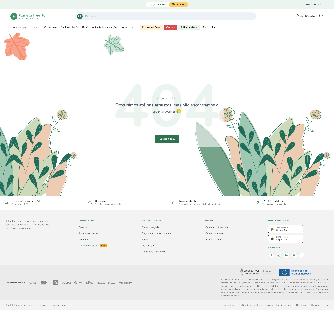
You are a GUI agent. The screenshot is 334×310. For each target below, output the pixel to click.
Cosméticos (50, 27)
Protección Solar (151, 27)
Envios (145, 239)
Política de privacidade (250, 305)
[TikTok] (302, 255)
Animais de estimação (104, 27)
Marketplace (210, 27)
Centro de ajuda (185, 204)
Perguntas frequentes (153, 251)
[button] (320, 16)
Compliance (85, 239)
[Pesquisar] (80, 16)
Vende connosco (214, 233)
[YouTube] (294, 255)
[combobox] (165, 16)
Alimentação (20, 27)
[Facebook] (271, 255)
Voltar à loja (167, 139)
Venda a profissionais (216, 227)
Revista (83, 227)
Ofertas (170, 27)
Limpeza (35, 27)
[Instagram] (279, 255)
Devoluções (148, 245)
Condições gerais (284, 305)
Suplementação (69, 27)
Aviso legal (229, 305)
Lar (132, 27)
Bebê (85, 27)
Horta (123, 27)
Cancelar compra (319, 305)
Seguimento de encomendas (157, 233)
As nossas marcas (88, 233)
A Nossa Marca (189, 27)
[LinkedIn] (286, 255)
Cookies (269, 305)
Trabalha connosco (215, 239)
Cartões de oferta (92, 245)
